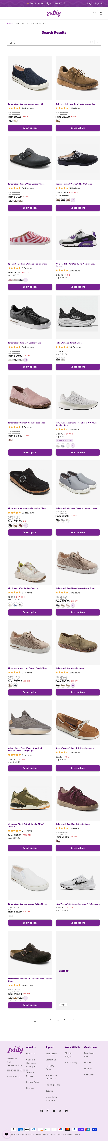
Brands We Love (89, 1054)
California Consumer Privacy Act (31, 1063)
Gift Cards (89, 1075)
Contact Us (51, 1060)
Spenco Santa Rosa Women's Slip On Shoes (27, 264)
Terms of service (57, 1134)
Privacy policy (42, 1134)
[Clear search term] (91, 42)
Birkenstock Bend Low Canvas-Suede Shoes (75, 588)
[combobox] (54, 42)
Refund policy (28, 1134)
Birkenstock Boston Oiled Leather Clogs (26, 184)
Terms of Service (30, 1074)
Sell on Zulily (71, 1062)
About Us (31, 1047)
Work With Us (72, 1047)
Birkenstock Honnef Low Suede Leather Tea (75, 104)
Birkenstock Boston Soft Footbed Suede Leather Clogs (30, 980)
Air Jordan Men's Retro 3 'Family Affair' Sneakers (26, 825)
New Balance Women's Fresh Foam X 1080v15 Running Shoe (76, 424)
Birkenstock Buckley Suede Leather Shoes (27, 508)
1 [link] (35, 1019)
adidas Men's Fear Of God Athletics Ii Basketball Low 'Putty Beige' (25, 749)
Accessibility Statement (51, 1098)
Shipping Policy (53, 1085)
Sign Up (99, 3)
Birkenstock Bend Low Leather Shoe (24, 343)
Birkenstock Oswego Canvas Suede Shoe (27, 104)
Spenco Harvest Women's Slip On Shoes (74, 184)
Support (50, 1047)
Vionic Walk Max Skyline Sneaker (23, 588)
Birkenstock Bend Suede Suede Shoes (73, 824)
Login (90, 3)
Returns (49, 1091)
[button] (6, 13)
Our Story (31, 1054)
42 (65, 1019)
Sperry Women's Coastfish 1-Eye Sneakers (75, 748)
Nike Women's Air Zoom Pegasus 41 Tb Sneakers (78, 904)
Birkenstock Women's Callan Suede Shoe (26, 423)
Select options (30, 128)
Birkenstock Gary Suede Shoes (70, 668)
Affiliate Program (69, 1054)
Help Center (51, 1054)
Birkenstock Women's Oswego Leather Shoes (76, 508)
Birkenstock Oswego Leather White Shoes (27, 904)
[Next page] (73, 1020)
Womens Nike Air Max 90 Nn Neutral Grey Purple (75, 265)
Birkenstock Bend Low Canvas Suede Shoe (27, 668)
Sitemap (63, 970)
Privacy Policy (32, 1082)
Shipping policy (73, 1134)
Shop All (88, 1069)
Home (10, 23)
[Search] (98, 42)
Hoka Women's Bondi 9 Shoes (69, 343)
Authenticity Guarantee (51, 1077)
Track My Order (50, 1067)
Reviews (88, 1062)
